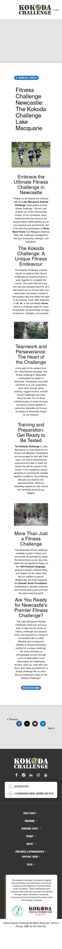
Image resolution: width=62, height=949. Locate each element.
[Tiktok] (23, 775)
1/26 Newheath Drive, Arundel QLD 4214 (33, 793)
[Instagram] (38, 775)
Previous (13, 719)
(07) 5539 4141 (21, 786)
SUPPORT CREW (30, 856)
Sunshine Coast (29, 828)
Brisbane (30, 820)
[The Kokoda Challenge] (31, 762)
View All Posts (27, 77)
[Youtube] (45, 775)
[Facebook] (16, 775)
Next (50, 728)
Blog (29, 864)
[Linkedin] (31, 775)
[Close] (4, 9)
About (29, 843)
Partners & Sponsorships (29, 851)
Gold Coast (29, 813)
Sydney (29, 836)
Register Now (31, 687)
